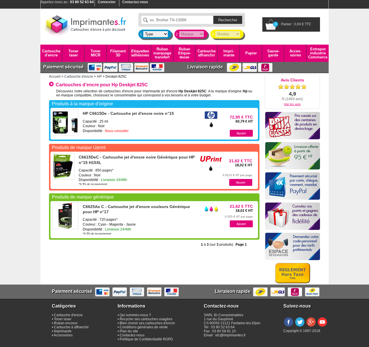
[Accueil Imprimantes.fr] (85, 24)
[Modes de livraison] (292, 155)
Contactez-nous (132, 335)
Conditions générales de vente (144, 327)
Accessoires (295, 53)
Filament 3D (118, 53)
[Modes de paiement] (292, 186)
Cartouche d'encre (51, 53)
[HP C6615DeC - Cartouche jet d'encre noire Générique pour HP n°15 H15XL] (63, 166)
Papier (251, 53)
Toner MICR (96, 53)
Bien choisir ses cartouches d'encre (147, 323)
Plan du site (129, 331)
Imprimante (228, 53)
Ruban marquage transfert (162, 53)
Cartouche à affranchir (71, 327)
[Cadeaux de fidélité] (292, 216)
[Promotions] (292, 125)
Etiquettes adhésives (140, 53)
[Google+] (311, 327)
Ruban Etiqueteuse (184, 53)
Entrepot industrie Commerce (317, 53)
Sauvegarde (273, 53)
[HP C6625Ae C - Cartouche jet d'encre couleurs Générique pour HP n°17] (65, 216)
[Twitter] (300, 327)
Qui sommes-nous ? (135, 315)
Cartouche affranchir (206, 53)
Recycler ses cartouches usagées (146, 319)
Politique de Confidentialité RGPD (146, 339)
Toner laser (73, 53)
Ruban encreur (66, 323)
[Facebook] (288, 327)
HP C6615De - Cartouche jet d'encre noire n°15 (128, 113)
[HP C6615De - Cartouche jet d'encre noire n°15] (65, 122)
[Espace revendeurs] (292, 246)
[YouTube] (322, 327)
